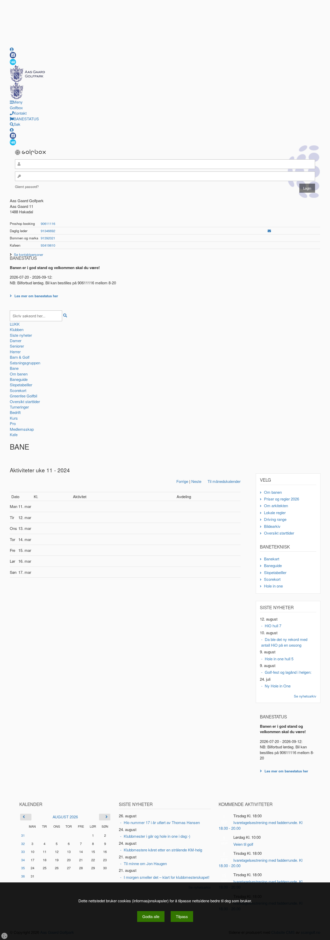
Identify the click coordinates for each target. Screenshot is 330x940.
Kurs (14, 418)
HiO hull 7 (273, 625)
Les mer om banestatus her (36, 295)
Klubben (16, 329)
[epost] (269, 230)
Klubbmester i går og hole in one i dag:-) (157, 836)
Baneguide (19, 379)
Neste (196, 481)
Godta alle (150, 916)
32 (23, 843)
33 (23, 851)
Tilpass (182, 916)
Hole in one (273, 586)
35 (23, 867)
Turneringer (19, 407)
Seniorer (17, 346)
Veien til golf (243, 844)
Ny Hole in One (278, 685)
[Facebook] (13, 55)
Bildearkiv (272, 526)
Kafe (14, 434)
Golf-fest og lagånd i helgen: (288, 672)
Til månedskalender (224, 481)
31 (23, 835)
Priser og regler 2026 (281, 499)
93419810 (48, 245)
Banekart (271, 558)
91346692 (48, 230)
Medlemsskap (22, 429)
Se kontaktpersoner (28, 254)
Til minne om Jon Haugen (145, 863)
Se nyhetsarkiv (305, 696)
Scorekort (18, 390)
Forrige (182, 481)
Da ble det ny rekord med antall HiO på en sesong (284, 642)
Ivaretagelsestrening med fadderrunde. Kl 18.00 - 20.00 (260, 825)
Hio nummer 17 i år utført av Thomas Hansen (162, 822)
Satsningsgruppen (25, 362)
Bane (14, 368)
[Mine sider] (12, 49)
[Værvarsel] (13, 61)
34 (23, 859)
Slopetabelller (21, 384)
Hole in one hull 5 (279, 658)
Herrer (15, 351)
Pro (13, 423)
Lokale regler (275, 512)
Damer (15, 340)
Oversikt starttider (25, 401)
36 (23, 876)
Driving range (275, 519)
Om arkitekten (276, 505)
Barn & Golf (19, 357)
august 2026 (65, 816)
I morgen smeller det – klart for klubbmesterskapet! (166, 877)
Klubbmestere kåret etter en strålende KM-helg (163, 849)
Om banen (19, 374)
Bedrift (15, 412)
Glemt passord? (27, 186)
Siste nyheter (21, 335)
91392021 (48, 238)
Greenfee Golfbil (23, 395)
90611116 (48, 223)
